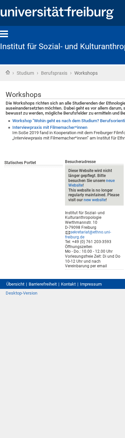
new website (95, 200)
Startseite (8, 72)
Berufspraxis (54, 73)
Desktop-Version (21, 293)
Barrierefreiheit (43, 284)
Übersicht (15, 284)
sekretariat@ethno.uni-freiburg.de (88, 234)
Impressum (91, 284)
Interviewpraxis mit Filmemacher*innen (49, 127)
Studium (25, 73)
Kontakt (68, 284)
